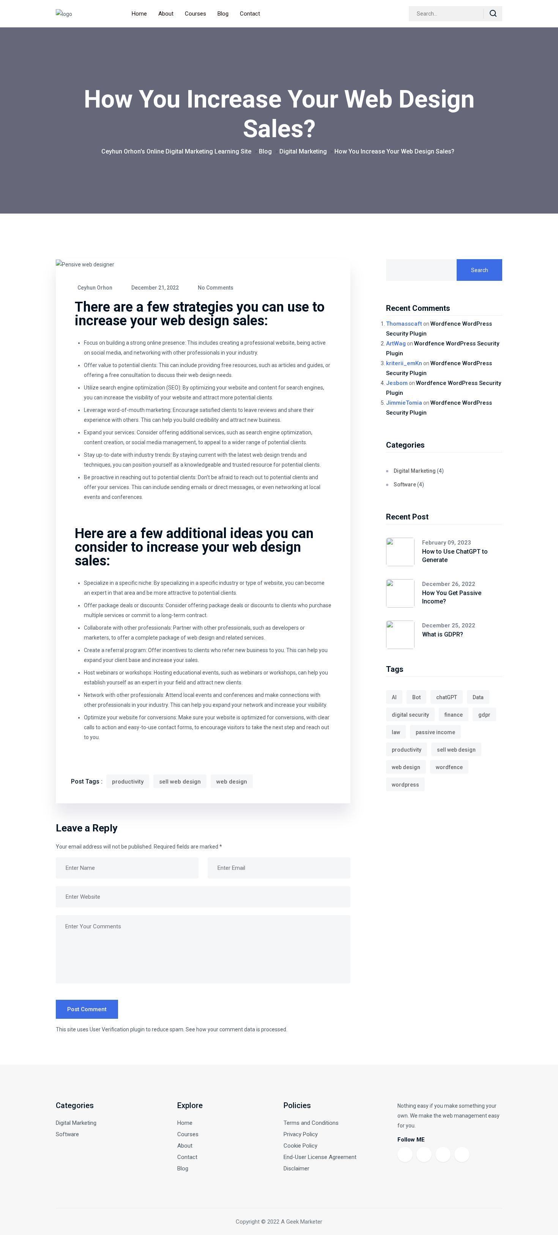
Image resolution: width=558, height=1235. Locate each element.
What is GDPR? (442, 634)
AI (394, 697)
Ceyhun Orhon (94, 288)
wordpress (405, 785)
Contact (250, 13)
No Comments (215, 288)
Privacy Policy (301, 1134)
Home (139, 13)
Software (405, 484)
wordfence (449, 767)
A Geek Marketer (301, 1221)
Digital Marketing (415, 471)
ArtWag (396, 343)
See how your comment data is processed (236, 1029)
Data (478, 697)
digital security (410, 715)
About (165, 13)
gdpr (484, 715)
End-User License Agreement (320, 1157)
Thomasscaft (404, 323)
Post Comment (87, 1009)
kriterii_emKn (404, 363)
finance (454, 715)
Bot (416, 697)
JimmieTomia (404, 402)
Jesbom (397, 383)
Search (479, 270)
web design (231, 781)
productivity (127, 781)
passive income (435, 732)
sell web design (180, 781)
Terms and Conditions (311, 1122)
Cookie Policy (300, 1145)
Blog (223, 13)
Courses (195, 13)
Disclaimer (296, 1168)
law (396, 732)
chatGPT (446, 697)
